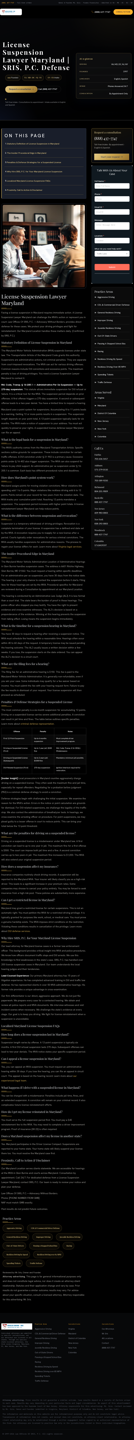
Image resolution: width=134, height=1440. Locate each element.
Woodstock (99, 530)
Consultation (123, 12)
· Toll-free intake (16, 3)
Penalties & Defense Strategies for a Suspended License (34, 162)
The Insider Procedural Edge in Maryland (26, 153)
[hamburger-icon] (86, 12)
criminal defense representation (37, 723)
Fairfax (97, 454)
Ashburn (98, 465)
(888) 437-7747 (102, 12)
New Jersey (99, 508)
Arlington (99, 476)
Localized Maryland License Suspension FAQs (28, 181)
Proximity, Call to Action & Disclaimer (25, 190)
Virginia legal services (69, 546)
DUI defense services (19, 931)
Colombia (99, 541)
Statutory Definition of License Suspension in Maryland (33, 143)
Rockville (98, 498)
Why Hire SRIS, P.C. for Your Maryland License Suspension (34, 171)
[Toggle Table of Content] (82, 132)
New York (98, 519)
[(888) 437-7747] (93, 11)
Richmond (99, 487)
